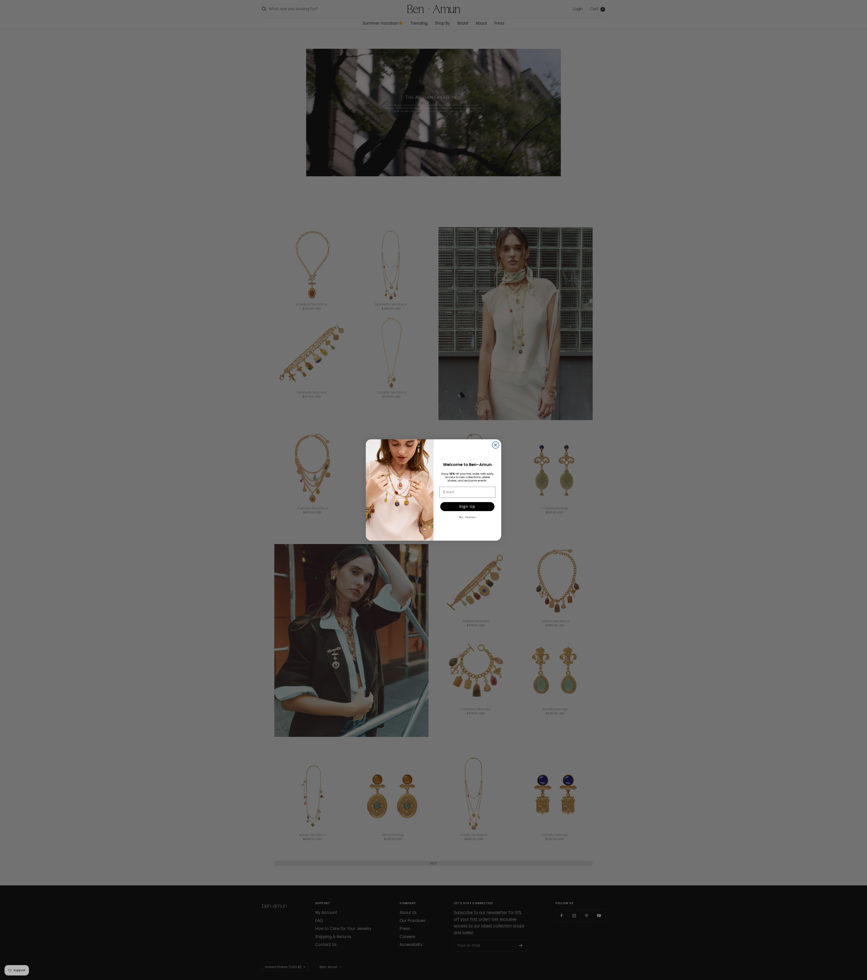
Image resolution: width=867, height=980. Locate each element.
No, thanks (467, 517)
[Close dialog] (495, 445)
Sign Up (467, 506)
